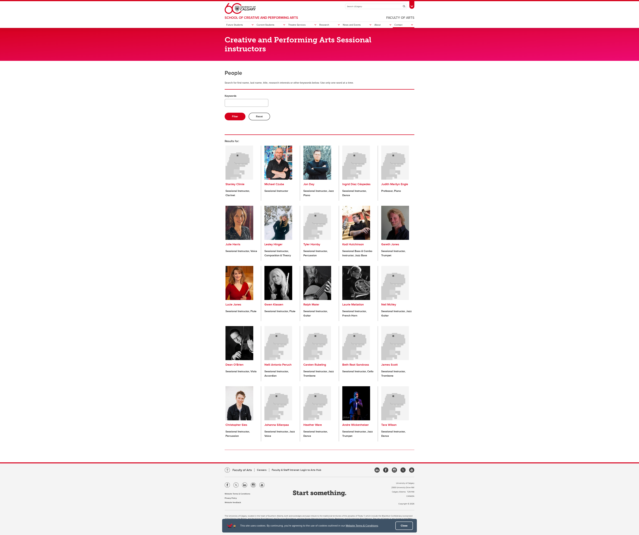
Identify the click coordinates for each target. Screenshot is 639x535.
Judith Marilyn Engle (394, 184)
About (377, 24)
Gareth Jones (390, 244)
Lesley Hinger (273, 244)
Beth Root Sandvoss (355, 364)
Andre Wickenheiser (355, 425)
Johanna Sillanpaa (276, 425)
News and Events (352, 24)
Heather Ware (312, 425)
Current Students (265, 24)
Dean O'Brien (234, 364)
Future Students (234, 24)
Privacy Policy (231, 498)
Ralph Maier (311, 304)
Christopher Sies (236, 425)
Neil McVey (388, 304)
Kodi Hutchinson (353, 244)
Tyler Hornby (311, 244)
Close (404, 526)
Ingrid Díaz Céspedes (356, 184)
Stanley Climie (234, 184)
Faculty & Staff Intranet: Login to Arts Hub (296, 470)
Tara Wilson (389, 425)
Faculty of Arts (400, 17)
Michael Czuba (274, 184)
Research (324, 24)
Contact (398, 24)
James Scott (389, 364)
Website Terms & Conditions (362, 526)
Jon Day (308, 184)
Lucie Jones (233, 304)
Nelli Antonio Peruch (278, 364)
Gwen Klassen (273, 304)
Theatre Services (297, 24)
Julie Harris (232, 244)
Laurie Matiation (353, 304)
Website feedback (233, 502)
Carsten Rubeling (314, 364)
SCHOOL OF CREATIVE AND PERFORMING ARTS (261, 17)
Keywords (230, 96)
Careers (262, 470)
